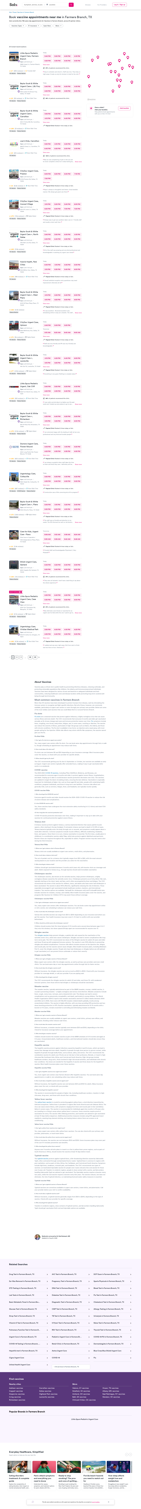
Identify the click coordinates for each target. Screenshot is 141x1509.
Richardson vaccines (17, 1400)
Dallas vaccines (45, 1391)
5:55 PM (67, 421)
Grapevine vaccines (17, 1394)
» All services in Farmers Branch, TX (66, 1367)
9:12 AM (57, 535)
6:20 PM (57, 174)
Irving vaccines (15, 1397)
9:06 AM (47, 535)
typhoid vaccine (43, 1158)
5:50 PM (47, 509)
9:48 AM (77, 539)
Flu (92, 721)
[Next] (130, 1454)
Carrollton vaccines (46, 1388)
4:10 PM (77, 56)
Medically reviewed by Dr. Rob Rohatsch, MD (56, 1236)
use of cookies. (96, 1502)
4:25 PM (47, 91)
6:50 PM (77, 300)
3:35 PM (47, 114)
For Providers (102, 5)
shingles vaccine (43, 935)
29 (35, 657)
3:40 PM (48, 56)
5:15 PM (47, 269)
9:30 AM (47, 539)
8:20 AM (57, 333)
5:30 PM (57, 269)
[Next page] (38, 657)
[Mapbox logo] (91, 99)
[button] (111, 71)
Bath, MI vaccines (79, 1397)
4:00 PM (67, 56)
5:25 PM (57, 421)
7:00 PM (67, 209)
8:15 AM (47, 333)
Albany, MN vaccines (111, 1391)
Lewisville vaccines (46, 1397)
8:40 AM (67, 333)
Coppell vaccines (16, 1391)
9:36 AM (57, 539)
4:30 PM (57, 61)
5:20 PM (57, 204)
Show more (78, 162)
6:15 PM (47, 300)
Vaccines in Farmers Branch (25, 12)
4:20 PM (48, 61)
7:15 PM (77, 174)
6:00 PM (48, 174)
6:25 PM (57, 300)
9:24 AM (77, 535)
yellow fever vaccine (45, 1102)
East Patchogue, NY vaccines (114, 1394)
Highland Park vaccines (48, 1394)
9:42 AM (67, 539)
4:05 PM (48, 447)
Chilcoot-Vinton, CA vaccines (84, 1400)
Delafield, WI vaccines (81, 1391)
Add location (124, 108)
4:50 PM (77, 61)
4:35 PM (67, 451)
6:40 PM (67, 174)
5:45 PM (67, 269)
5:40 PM (67, 204)
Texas (14, 12)
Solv (10, 12)
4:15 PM (77, 86)
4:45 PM (67, 265)
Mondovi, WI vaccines (111, 1397)
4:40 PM (67, 61)
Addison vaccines (16, 1388)
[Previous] (126, 1454)
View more (46, 64)
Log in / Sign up (119, 5)
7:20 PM (47, 178)
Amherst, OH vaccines (81, 1394)
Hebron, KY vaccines (80, 1388)
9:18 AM (67, 535)
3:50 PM (57, 56)
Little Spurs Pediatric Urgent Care (84, 1419)
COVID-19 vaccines (51, 773)
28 (30, 657)
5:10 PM (77, 149)
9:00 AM (77, 333)
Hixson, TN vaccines (110, 1388)
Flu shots (38, 716)
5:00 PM (77, 91)
